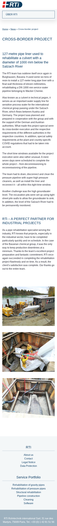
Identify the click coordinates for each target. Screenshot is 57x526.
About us (28, 455)
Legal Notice (28, 462)
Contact (28, 458)
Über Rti (11, 14)
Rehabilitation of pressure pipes (28, 488)
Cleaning (28, 499)
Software (28, 503)
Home (5, 29)
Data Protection (28, 466)
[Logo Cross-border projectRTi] (12, 5)
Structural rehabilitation (28, 492)
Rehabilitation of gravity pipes (29, 485)
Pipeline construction (28, 496)
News (13, 29)
